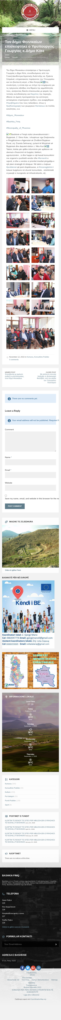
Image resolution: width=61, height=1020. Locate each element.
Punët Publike (10, 801)
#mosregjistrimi (46, 167)
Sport (7, 805)
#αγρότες (34, 94)
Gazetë (15, 57)
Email (8, 470)
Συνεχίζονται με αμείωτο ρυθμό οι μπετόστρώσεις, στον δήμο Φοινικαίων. (14, 376)
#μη (8, 106)
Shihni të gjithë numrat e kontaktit (15, 927)
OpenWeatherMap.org (38, 999)
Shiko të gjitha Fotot (13, 570)
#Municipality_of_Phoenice (18, 128)
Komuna (30, 357)
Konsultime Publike (41, 357)
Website (8, 483)
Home (7, 57)
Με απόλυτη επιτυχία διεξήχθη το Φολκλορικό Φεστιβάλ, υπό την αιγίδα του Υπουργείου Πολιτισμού (46, 378)
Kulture (7, 792)
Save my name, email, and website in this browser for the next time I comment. (30, 498)
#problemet (11, 167)
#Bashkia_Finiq (13, 121)
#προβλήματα (12, 103)
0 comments (14, 360)
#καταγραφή (15, 106)
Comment (9, 429)
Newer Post (10, 372)
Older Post (51, 372)
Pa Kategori (9, 796)
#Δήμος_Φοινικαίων (15, 115)
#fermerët (42, 158)
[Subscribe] (56, 944)
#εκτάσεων (40, 106)
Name (8, 457)
